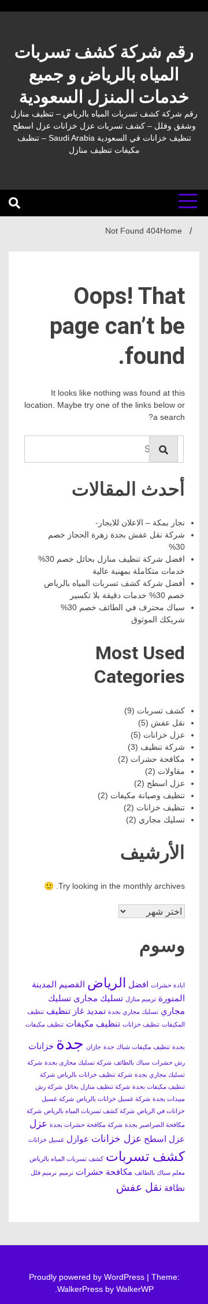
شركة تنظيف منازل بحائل (97, 1086)
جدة (70, 1043)
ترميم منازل (140, 998)
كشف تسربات (161, 710)
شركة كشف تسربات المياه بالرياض (89, 1110)
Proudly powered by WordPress (88, 1277)
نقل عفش (168, 722)
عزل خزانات (164, 734)
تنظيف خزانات (160, 807)
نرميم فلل (44, 1172)
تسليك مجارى (98, 998)
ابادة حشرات (168, 985)
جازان (93, 1046)
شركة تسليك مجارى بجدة (78, 1062)
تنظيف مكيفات (93, 1023)
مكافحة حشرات (158, 759)
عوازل (77, 1139)
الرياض (106, 982)
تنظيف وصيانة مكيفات (147, 795)
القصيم (72, 984)
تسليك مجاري (162, 819)
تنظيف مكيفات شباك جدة (136, 1046)
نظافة (174, 1188)
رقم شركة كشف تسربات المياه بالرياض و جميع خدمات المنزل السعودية (104, 74)
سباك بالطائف (132, 1062)
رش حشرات (168, 1062)
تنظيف (58, 1011)
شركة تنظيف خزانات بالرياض (94, 1074)
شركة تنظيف (162, 746)
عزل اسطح (166, 783)
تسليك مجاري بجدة (133, 1011)
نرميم (66, 1172)
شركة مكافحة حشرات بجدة (86, 1124)
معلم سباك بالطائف (160, 1172)
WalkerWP (135, 1289)
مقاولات (171, 771)
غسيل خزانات (46, 1139)
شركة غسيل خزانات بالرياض (113, 1098)
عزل (38, 1123)
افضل (138, 984)
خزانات (41, 1046)
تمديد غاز (89, 1011)
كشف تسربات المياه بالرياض (66, 1158)
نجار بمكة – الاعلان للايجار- (140, 522)
